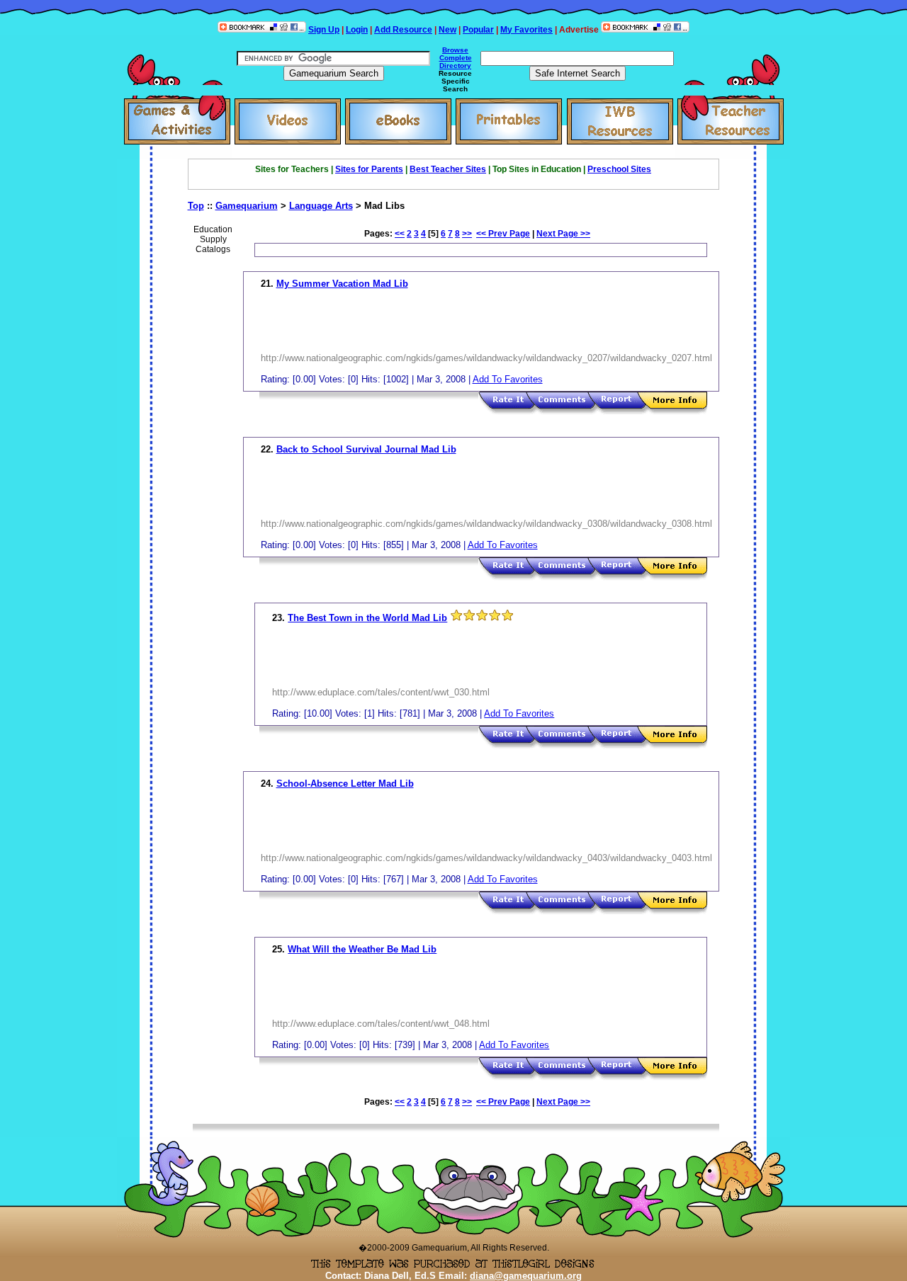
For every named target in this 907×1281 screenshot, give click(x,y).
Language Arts (321, 205)
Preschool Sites (619, 169)
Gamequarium (246, 205)
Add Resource (403, 30)
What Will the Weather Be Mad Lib (362, 949)
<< (400, 234)
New (447, 30)
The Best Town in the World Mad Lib (367, 618)
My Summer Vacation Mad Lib (342, 283)
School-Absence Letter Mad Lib (345, 783)
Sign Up (323, 30)
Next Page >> (563, 234)
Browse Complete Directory (455, 57)
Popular (478, 30)
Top (196, 205)
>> (467, 234)
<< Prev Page (503, 234)
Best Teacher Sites (448, 169)
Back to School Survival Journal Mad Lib (366, 449)
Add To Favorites (508, 379)
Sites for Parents (369, 169)
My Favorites (526, 30)
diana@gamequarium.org (526, 1275)
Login (357, 30)
